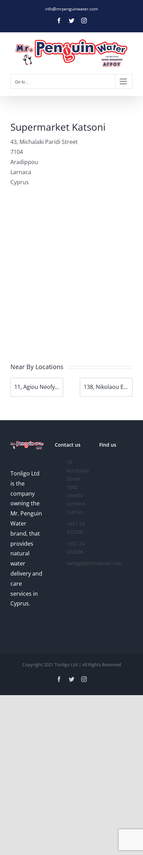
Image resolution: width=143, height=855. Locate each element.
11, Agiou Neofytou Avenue (49, 387)
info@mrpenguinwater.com (71, 9)
